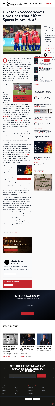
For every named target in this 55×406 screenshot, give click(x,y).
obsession (5, 116)
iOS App (43, 390)
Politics (16, 385)
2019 (21, 68)
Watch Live (30, 388)
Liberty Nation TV (31, 387)
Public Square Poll (45, 388)
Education (17, 391)
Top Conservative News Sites (34, 385)
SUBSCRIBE (48, 3)
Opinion (16, 387)
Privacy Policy (4, 391)
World (16, 388)
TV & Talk (17, 390)
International (30, 393)
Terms (3, 393)
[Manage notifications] (53, 404)
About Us (3, 385)
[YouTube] (50, 403)
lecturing (27, 154)
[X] (46, 403)
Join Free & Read (11, 250)
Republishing (4, 390)
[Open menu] (3, 3)
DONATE (41, 3)
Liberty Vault (30, 390)
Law (15, 393)
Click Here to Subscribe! (24, 178)
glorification (18, 120)
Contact (3, 388)
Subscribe (41, 375)
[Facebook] (48, 403)
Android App (44, 391)
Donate (43, 387)
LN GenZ (29, 391)
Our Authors (4, 387)
